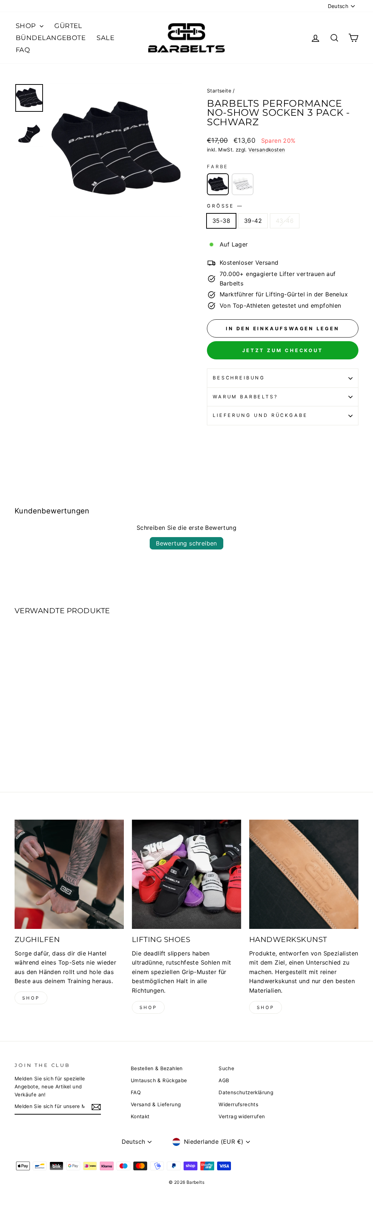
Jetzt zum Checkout (282, 350)
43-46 (285, 220)
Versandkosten (266, 150)
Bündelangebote (51, 38)
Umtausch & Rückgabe (159, 1080)
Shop (31, 998)
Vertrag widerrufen (242, 1116)
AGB (224, 1080)
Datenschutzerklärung (246, 1092)
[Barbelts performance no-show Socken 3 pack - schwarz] (243, 184)
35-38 (221, 220)
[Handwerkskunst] (303, 874)
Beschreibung (239, 378)
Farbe (217, 166)
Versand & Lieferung (156, 1104)
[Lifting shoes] (186, 874)
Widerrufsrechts (238, 1104)
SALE (105, 38)
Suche (226, 1068)
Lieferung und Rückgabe (260, 415)
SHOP (27, 26)
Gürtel (68, 26)
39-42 (253, 220)
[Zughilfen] (69, 874)
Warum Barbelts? (245, 396)
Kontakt (140, 1116)
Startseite (219, 91)
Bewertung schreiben (186, 543)
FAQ (23, 50)
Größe (224, 206)
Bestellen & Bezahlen (157, 1068)
